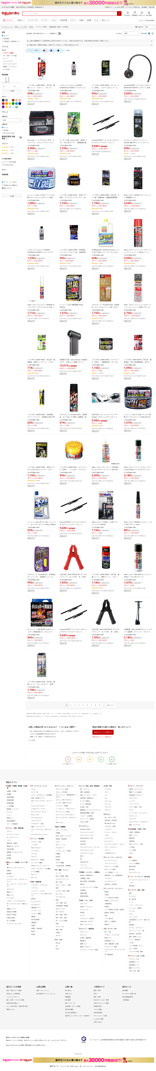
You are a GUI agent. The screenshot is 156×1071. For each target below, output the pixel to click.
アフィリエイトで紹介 (100, 1016)
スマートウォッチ (134, 872)
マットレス (132, 896)
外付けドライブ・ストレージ (40, 865)
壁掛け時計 (132, 866)
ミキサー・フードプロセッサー (16, 901)
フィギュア (108, 829)
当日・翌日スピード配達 (13, 990)
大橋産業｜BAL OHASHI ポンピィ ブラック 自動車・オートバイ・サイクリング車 (138, 631)
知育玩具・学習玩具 (111, 820)
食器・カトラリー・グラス (88, 795)
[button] (2, 80)
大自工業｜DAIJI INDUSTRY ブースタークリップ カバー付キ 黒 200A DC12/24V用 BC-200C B (105, 631)
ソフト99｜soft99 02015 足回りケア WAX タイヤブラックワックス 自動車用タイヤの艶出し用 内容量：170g (74, 197)
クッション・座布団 (135, 908)
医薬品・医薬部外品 (86, 875)
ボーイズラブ (60, 912)
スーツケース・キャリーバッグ (138, 880)
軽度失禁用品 (84, 896)
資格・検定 (59, 929)
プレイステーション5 (86, 832)
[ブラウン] (13, 100)
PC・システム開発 (61, 920)
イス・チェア (133, 917)
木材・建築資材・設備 (111, 944)
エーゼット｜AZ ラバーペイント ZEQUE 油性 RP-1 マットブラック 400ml (136, 142)
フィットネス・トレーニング (138, 813)
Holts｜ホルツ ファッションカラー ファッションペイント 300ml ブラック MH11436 (137, 307)
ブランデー (108, 807)
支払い (96, 993)
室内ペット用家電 (110, 921)
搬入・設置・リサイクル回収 (15, 1000)
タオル (131, 853)
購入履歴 (68, 1000)
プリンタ (34, 854)
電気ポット (10, 892)
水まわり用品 (84, 822)
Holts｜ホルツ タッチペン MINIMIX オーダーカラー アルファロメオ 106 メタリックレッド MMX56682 (41, 307)
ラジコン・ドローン (111, 832)
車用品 (31, 27)
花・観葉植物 (109, 954)
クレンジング (84, 909)
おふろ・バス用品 (110, 869)
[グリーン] (13, 103)
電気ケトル (10, 895)
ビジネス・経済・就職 (62, 891)
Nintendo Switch (85, 829)
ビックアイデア (33, 20)
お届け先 (4, 116)
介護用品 (83, 890)
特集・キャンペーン (42, 990)
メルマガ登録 (98, 1009)
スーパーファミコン (86, 868)
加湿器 (9, 855)
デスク (131, 914)
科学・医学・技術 (61, 918)
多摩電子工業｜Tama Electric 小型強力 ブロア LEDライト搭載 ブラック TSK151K (74, 362)
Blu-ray (58, 943)
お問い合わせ (98, 1022)
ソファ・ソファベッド (136, 905)
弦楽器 (58, 857)
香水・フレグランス (86, 924)
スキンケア (83, 903)
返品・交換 (97, 997)
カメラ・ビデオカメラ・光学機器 (41, 795)
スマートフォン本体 (62, 789)
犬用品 (107, 895)
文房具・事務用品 (134, 832)
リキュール (108, 801)
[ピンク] (19, 100)
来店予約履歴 (69, 1009)
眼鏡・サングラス (134, 825)
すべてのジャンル (6, 27)
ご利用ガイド (108, 7)
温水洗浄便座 (35, 919)
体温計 (33, 934)
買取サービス (10, 1009)
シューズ (132, 801)
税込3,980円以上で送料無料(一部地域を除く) (30, 7)
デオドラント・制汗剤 (87, 918)
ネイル (82, 915)
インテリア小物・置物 (136, 951)
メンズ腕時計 (133, 860)
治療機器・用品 (85, 878)
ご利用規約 (125, 1000)
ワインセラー (11, 898)
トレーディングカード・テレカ (114, 844)
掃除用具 (132, 838)
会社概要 (144, 7)
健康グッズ (83, 944)
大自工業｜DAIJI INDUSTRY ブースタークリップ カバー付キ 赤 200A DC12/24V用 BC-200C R (73, 577)
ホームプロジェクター (38, 806)
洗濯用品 (132, 841)
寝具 (130, 893)
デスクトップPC (36, 842)
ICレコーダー (35, 815)
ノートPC (34, 845)
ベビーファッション (111, 863)
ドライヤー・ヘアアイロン (39, 885)
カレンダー (59, 894)
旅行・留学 (59, 882)
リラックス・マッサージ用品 (89, 950)
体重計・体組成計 (36, 928)
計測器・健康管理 (85, 938)
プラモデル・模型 (110, 826)
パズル (107, 835)
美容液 (82, 912)
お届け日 (4, 124)
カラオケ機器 (60, 863)
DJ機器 (58, 854)
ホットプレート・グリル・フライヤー (17, 885)
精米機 (9, 873)
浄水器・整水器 (11, 915)
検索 (12, 91)
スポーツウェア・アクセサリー (138, 822)
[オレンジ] (6, 103)
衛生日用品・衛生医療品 (87, 881)
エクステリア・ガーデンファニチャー (115, 950)
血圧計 (33, 931)
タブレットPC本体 (61, 792)
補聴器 (33, 916)
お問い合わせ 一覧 (75, 1066)
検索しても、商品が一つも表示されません (43, 736)
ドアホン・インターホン (112, 935)
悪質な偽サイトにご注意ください (35, 1045)
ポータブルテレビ (36, 818)
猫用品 (107, 892)
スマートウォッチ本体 (62, 812)
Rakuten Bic (10, 13)
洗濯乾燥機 (10, 797)
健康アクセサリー (85, 947)
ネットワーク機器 (36, 863)
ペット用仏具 (109, 918)
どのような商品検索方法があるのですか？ (43, 734)
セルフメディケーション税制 (15, 1045)
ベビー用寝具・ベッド (111, 872)
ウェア (131, 810)
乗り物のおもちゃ (110, 823)
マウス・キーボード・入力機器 (40, 868)
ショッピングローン (12, 997)
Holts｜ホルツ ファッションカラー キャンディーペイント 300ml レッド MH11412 (137, 252)
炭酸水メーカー (11, 909)
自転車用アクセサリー (136, 795)
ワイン (107, 792)
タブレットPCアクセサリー (64, 800)
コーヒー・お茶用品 (86, 816)
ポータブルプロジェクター (39, 834)
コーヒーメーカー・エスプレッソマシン (17, 880)
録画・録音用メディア (38, 798)
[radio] (2, 35)
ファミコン (83, 865)
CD (57, 946)
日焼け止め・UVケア (86, 921)
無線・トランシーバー (38, 826)
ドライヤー (44, 20)
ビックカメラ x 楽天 (8, 7)
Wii (81, 859)
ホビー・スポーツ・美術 (63, 885)
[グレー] (6, 100)
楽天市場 (151, 7)
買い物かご (68, 990)
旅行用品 (132, 886)
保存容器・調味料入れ (87, 798)
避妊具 (82, 884)
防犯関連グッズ (134, 962)
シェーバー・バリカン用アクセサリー (41, 895)
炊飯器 (9, 870)
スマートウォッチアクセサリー (65, 815)
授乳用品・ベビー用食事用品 (113, 875)
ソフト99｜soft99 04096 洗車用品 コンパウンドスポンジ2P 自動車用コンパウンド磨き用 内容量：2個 (73, 252)
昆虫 (106, 915)
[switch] (20, 137)
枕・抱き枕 (132, 899)
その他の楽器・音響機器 (63, 865)
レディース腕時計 (134, 863)
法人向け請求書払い (71, 1012)
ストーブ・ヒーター (13, 834)
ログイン (142, 20)
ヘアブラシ (34, 888)
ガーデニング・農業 (111, 947)
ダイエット (83, 935)
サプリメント (84, 932)
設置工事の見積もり (12, 1003)
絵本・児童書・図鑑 (62, 876)
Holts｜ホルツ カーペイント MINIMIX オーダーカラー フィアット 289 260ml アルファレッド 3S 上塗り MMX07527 (105, 469)
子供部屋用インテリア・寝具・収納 (139, 921)
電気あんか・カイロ (13, 846)
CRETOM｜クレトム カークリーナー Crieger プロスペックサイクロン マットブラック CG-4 (105, 417)
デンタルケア (35, 904)
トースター (10, 876)
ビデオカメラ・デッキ (38, 809)
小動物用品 (108, 903)
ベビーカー (108, 878)
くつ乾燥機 (10, 806)
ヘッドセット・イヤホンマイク (65, 809)
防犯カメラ (108, 938)
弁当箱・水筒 (84, 807)
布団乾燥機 (10, 803)
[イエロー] (9, 103)
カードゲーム (109, 838)
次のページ (110, 705)
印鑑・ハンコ (133, 835)
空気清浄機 (63, 20)
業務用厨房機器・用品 (87, 813)
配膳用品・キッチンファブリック (90, 810)
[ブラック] (3, 100)
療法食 (107, 924)
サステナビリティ (88, 1066)
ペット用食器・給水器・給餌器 (114, 909)
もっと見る (31, 740)
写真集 (58, 932)
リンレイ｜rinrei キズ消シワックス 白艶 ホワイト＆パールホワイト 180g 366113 (40, 197)
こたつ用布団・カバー (136, 945)
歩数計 (33, 925)
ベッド (131, 902)
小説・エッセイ (60, 909)
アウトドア (132, 819)
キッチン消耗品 (85, 801)
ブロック (107, 850)
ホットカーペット (12, 837)
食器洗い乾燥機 (11, 912)
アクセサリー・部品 (37, 823)
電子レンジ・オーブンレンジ (16, 867)
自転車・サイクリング (136, 789)
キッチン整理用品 (85, 804)
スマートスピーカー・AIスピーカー (41, 830)
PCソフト (34, 877)
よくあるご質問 (119, 7)
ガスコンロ (10, 889)
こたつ (9, 840)
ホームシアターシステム (38, 812)
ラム (106, 798)
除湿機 (9, 858)
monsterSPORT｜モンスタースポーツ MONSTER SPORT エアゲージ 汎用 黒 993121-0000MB (138, 87)
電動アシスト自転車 (135, 792)
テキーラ (107, 810)
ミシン (9, 815)
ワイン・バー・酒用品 (87, 819)
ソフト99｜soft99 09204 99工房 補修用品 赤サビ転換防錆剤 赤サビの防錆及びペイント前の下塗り (137, 362)
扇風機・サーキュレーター (15, 852)
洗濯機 (89, 20)
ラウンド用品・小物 (135, 807)
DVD (57, 949)
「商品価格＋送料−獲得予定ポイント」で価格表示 (40, 33)
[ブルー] (16, 103)
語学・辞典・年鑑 (61, 915)
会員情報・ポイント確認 (72, 1006)
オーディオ (34, 792)
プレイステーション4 (86, 835)
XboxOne (83, 841)
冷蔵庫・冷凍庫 (11, 791)
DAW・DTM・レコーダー (63, 836)
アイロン (9, 812)
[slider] (2, 83)
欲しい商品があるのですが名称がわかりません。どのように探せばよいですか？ (54, 731)
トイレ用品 (132, 850)
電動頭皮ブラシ (36, 907)
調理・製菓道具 (85, 792)
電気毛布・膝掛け (12, 843)
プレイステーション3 (86, 850)
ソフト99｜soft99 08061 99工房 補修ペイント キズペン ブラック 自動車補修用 (41, 87)
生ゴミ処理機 (11, 920)
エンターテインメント (62, 879)
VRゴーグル (59, 822)
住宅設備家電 (11, 821)
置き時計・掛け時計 (135, 934)
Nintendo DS (84, 862)
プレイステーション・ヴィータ (89, 847)
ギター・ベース (60, 845)
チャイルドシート (110, 881)
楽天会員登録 (150, 20)
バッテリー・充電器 (62, 806)
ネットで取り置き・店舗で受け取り (17, 1006)
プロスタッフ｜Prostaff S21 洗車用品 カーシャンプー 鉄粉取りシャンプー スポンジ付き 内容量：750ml (42, 577)
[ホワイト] (9, 100)
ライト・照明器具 (12, 824)
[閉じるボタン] (152, 41)
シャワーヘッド (36, 910)
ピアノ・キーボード (62, 830)
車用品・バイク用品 (21, 27)
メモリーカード (36, 821)
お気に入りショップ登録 (101, 1003)
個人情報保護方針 (127, 997)
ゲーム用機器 (35, 871)
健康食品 (83, 941)
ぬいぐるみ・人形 (110, 817)
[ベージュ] (16, 100)
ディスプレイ (35, 851)
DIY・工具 (108, 932)
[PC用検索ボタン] (119, 13)
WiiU (81, 856)
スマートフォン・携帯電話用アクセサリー (66, 796)
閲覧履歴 (68, 997)
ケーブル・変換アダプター (64, 803)
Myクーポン (68, 1003)
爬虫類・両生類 (109, 912)
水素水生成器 (11, 918)
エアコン (73, 20)
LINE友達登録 (98, 1012)
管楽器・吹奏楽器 (61, 839)
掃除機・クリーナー (13, 809)
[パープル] (3, 106)
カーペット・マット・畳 (136, 931)
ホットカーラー (36, 902)
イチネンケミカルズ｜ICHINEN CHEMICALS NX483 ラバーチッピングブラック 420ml (73, 87)
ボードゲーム (109, 841)
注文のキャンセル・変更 (101, 1000)
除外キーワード (6, 188)
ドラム (58, 842)
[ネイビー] (19, 103)
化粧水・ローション (86, 906)
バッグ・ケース (134, 804)
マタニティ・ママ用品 (111, 866)
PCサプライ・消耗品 (37, 860)
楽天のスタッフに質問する (103, 732)
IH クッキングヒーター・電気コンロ (17, 905)
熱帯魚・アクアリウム (111, 900)
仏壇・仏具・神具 (134, 971)
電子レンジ (105, 20)
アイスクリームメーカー (14, 923)
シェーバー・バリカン (38, 891)
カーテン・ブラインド (136, 928)
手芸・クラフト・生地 (136, 844)
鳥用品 (107, 906)
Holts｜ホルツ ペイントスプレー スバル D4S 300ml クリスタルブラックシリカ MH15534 (138, 469)
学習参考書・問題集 (62, 906)
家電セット (21, 20)
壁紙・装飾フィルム (135, 937)
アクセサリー (60, 848)
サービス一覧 (65, 1066)
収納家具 (132, 925)
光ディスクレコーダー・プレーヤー (41, 802)
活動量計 (34, 922)
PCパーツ (34, 874)
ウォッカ (107, 804)
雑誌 (57, 900)
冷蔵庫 (81, 20)
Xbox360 (83, 844)
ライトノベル (60, 926)
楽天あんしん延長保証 (13, 993)
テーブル (132, 911)
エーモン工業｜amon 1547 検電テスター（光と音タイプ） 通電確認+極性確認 (74, 142)
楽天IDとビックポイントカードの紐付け (77, 1016)
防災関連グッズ (109, 941)
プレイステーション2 (86, 853)
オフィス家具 (133, 948)
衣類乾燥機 (10, 800)
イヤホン (54, 20)
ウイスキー (108, 789)
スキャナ (34, 857)
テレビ (96, 20)
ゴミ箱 (131, 942)
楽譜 (57, 888)
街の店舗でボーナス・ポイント (46, 993)
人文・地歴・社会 (61, 903)
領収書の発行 (98, 1006)
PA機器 (58, 833)
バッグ (131, 883)
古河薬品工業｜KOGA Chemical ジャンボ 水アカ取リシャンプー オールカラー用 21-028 (106, 252)
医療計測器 (83, 893)
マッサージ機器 (36, 913)
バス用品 (132, 847)
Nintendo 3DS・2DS (86, 838)
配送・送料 (97, 990)
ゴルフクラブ (133, 798)
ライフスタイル (60, 897)
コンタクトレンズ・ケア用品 (89, 887)
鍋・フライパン (85, 789)
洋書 (57, 923)
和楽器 (58, 860)
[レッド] (3, 103)
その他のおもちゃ (110, 853)
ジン (106, 795)
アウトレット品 (134, 959)
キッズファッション (111, 860)
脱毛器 (33, 899)
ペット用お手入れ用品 (111, 898)
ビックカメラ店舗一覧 (133, 7)
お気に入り (68, 993)
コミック (58, 873)
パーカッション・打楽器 (63, 851)
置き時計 (132, 869)
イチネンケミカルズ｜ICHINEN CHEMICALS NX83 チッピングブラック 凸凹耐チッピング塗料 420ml (40, 252)
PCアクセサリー (36, 848)
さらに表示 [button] (6, 69)
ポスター (58, 935)
